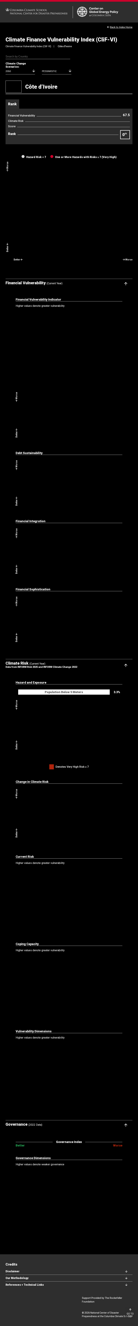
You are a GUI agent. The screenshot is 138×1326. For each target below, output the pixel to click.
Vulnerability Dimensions (33, 1031)
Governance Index (69, 1142)
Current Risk (25, 856)
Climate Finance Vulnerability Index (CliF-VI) (61, 39)
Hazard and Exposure (31, 682)
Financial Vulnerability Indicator (38, 299)
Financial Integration (30, 521)
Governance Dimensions (33, 1158)
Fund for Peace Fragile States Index (34, 1288)
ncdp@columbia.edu (76, 1288)
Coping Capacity (27, 944)
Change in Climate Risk (32, 781)
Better (20, 1145)
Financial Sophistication (33, 589)
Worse (117, 1145)
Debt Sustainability (29, 453)
